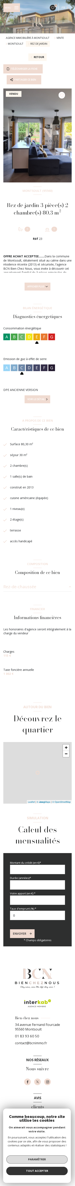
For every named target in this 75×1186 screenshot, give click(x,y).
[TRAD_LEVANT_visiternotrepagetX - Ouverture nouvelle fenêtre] (37, 1082)
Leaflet (31, 801)
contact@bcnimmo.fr (31, 1043)
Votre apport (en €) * (22, 893)
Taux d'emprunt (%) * (23, 908)
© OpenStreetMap (61, 801)
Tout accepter (37, 1171)
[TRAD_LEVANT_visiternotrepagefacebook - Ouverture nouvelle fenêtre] (27, 1082)
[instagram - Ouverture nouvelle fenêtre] (47, 1082)
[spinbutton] (37, 915)
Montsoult (15, 44)
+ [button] (66, 747)
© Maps (43, 801)
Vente (60, 38)
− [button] (66, 753)
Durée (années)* (20, 878)
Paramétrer (37, 1159)
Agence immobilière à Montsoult (27, 38)
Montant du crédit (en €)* (25, 863)
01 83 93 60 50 (27, 1036)
